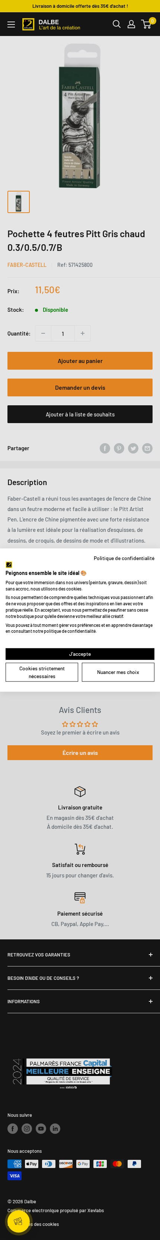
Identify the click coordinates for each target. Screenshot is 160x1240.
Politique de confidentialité (124, 557)
